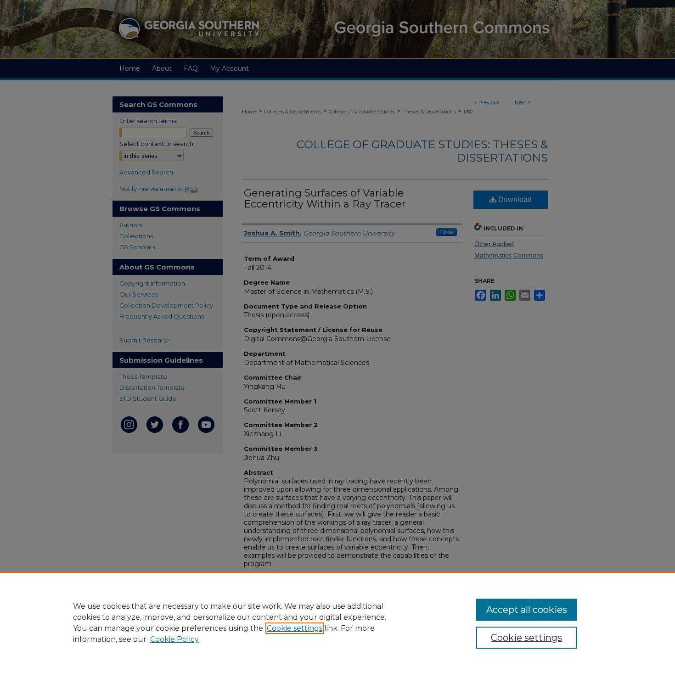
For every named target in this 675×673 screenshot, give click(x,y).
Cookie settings (294, 628)
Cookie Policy (174, 639)
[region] (337, 622)
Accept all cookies (526, 609)
